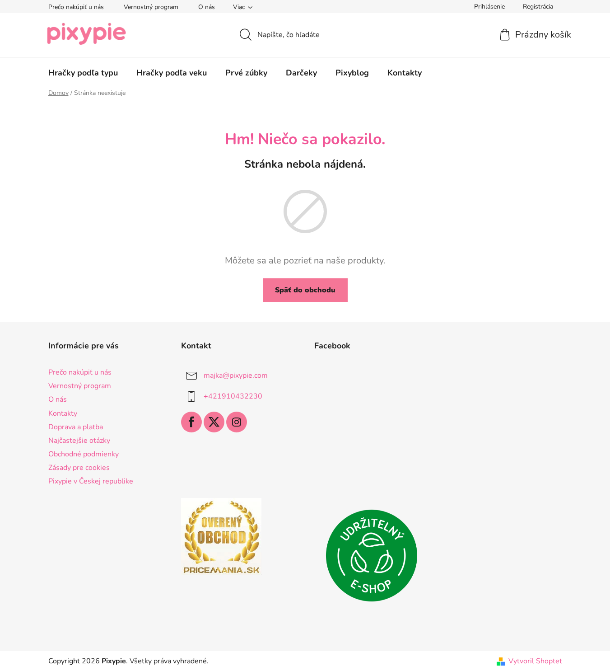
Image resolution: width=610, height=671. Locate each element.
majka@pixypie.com (236, 375)
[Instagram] (236, 422)
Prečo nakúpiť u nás (76, 7)
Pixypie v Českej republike (90, 481)
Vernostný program (151, 7)
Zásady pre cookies (79, 468)
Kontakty (62, 413)
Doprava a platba (75, 427)
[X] (214, 422)
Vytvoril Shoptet (535, 661)
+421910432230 (233, 396)
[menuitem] (83, 72)
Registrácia (538, 6)
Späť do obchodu (305, 290)
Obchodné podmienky (83, 454)
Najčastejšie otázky (79, 441)
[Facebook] (191, 422)
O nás (206, 7)
